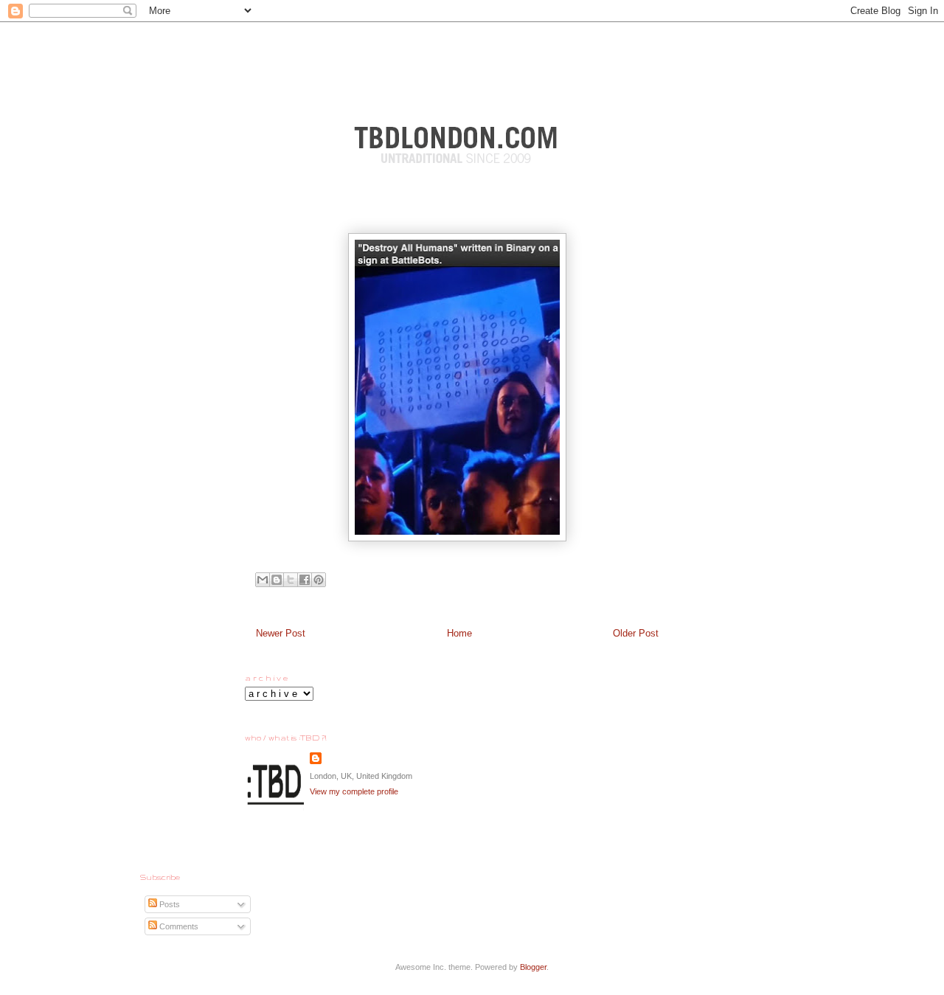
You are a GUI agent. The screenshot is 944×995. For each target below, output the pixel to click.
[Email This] (262, 579)
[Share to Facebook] (304, 579)
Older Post (636, 633)
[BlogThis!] (276, 579)
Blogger (533, 967)
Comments (177, 926)
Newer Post (280, 633)
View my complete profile (354, 791)
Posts (168, 904)
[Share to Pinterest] (318, 579)
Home (459, 633)
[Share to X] (290, 579)
